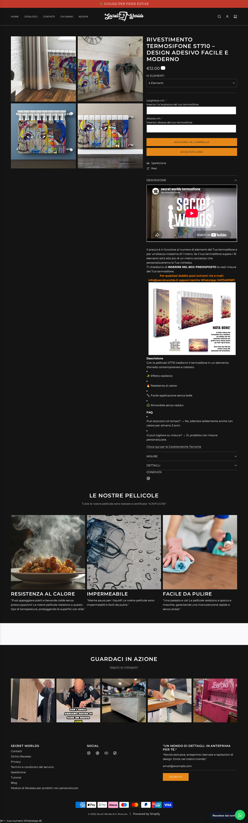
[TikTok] (115, 753)
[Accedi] (227, 17)
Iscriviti (175, 776)
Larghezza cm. (156, 100)
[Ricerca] (219, 17)
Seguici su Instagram (124, 667)
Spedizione (158, 163)
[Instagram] (89, 753)
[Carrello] (235, 17)
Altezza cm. (154, 118)
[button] (18, 701)
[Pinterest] (97, 753)
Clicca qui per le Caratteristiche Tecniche (174, 446)
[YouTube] (106, 753)
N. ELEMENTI (155, 75)
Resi (154, 168)
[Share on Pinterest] (148, 479)
